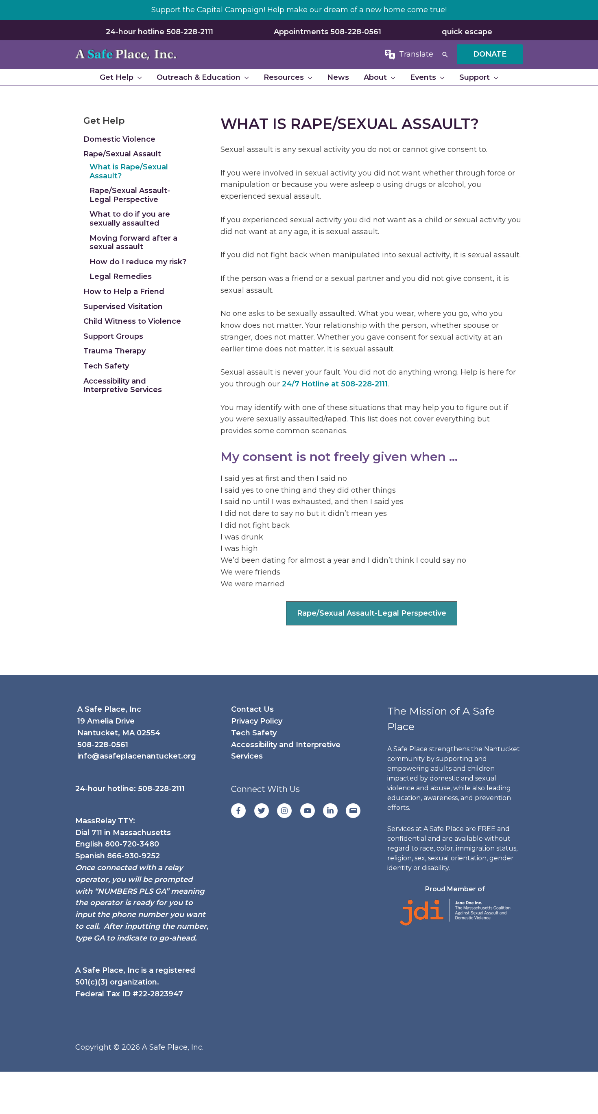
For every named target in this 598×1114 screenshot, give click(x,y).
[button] (445, 54)
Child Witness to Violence (132, 321)
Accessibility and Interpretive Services (122, 386)
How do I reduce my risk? (137, 261)
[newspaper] (354, 810)
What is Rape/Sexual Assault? (128, 171)
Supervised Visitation (123, 306)
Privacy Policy (256, 721)
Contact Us (252, 709)
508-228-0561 (102, 744)
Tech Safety (106, 366)
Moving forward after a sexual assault (133, 243)
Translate (416, 54)
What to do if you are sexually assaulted (129, 219)
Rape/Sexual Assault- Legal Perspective (129, 195)
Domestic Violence (119, 139)
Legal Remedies (120, 276)
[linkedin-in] (333, 810)
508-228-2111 (161, 788)
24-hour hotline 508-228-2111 (159, 31)
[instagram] (287, 810)
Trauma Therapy (114, 350)
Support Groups (113, 336)
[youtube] (310, 810)
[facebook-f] (241, 810)
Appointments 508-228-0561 (327, 31)
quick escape (467, 31)
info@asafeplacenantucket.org (136, 756)
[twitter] (264, 810)
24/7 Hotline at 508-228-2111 (335, 383)
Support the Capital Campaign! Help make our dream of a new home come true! (299, 9)
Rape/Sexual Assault (122, 153)
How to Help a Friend (123, 291)
